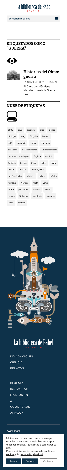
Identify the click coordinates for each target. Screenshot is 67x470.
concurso (45, 143)
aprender (31, 129)
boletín (45, 136)
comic (33, 143)
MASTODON (19, 395)
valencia (50, 196)
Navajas (24, 182)
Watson (22, 202)
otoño (11, 189)
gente (53, 163)
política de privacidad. (31, 454)
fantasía (12, 163)
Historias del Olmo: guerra (41, 74)
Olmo (45, 182)
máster (42, 176)
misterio (30, 176)
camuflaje (21, 143)
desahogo (13, 149)
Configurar (48, 461)
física (33, 163)
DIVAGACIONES (22, 356)
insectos (23, 169)
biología (12, 136)
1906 (10, 129)
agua (20, 129)
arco (42, 129)
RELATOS (17, 368)
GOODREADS (20, 407)
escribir (48, 156)
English (37, 156)
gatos (43, 163)
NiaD (35, 182)
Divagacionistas (49, 149)
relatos (11, 196)
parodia (36, 189)
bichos (52, 129)
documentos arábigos (18, 156)
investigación (38, 169)
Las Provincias (15, 176)
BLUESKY (17, 383)
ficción (23, 163)
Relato (48, 189)
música (53, 176)
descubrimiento (29, 149)
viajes (10, 202)
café (10, 143)
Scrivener (23, 196)
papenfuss (23, 189)
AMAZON (17, 413)
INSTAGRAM (19, 389)
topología (37, 196)
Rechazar (30, 461)
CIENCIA (16, 362)
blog (23, 136)
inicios (11, 169)
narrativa (12, 182)
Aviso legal (13, 431)
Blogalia (34, 136)
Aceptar (13, 461)
